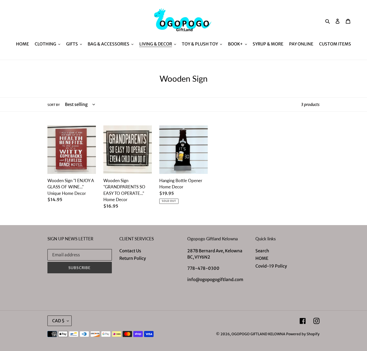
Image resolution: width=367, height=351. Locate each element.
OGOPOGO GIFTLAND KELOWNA (258, 334)
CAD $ (58, 321)
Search (262, 251)
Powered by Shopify (303, 334)
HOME (261, 258)
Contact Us (130, 251)
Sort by (53, 105)
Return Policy (132, 258)
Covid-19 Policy (271, 266)
